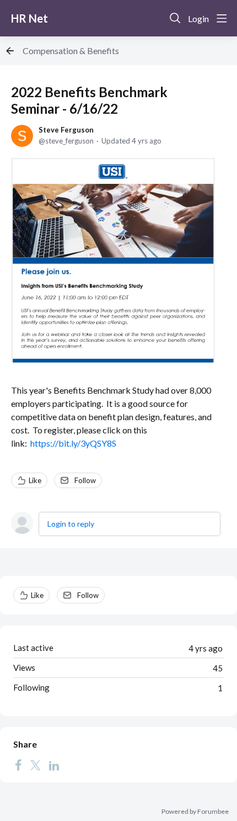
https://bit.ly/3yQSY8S (73, 443)
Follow (85, 480)
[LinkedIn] (54, 764)
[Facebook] (18, 764)
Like (35, 480)
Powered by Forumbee (195, 811)
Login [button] (198, 18)
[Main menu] (221, 18)
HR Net (29, 18)
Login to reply (70, 523)
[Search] (175, 18)
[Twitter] (35, 764)
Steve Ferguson (66, 129)
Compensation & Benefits (71, 50)
